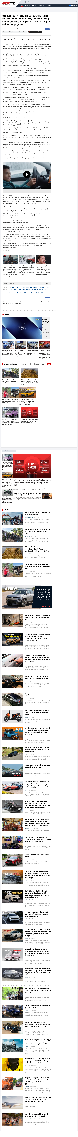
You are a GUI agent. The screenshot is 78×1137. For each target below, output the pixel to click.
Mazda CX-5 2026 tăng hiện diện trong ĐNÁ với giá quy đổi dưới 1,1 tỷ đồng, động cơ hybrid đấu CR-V (37, 1024)
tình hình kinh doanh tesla (15, 303)
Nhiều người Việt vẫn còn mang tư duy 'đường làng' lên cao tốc (38, 766)
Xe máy (49, 5)
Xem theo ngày (25, 364)
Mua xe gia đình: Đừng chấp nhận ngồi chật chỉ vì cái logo (43, 322)
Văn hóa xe (33, 5)
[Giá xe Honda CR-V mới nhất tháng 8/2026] (12, 860)
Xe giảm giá (28, 2)
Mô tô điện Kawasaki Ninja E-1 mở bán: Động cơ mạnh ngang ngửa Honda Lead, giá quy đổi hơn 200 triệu (7, 499)
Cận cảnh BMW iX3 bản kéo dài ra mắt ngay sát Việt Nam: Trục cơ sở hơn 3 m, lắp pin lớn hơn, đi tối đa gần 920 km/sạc (37, 875)
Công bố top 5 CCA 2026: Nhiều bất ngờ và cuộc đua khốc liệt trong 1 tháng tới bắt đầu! (29, 421)
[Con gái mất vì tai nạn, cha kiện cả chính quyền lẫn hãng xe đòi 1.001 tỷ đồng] (10, 392)
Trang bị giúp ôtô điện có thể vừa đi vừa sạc (37, 695)
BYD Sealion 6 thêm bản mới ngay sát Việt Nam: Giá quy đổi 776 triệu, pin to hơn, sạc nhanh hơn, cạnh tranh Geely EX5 (38, 972)
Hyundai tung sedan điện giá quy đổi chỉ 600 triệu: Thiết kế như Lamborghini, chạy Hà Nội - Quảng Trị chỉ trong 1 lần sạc (37, 637)
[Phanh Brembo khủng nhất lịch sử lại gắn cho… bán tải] (12, 1011)
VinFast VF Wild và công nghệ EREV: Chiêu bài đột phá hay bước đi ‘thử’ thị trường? (20, 353)
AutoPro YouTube (70, 2)
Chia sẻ (48, 28)
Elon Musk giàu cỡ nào (34, 301)
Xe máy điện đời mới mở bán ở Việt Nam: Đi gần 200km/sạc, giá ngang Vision (37, 713)
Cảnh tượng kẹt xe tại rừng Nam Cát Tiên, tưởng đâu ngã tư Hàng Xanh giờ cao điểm (38, 990)
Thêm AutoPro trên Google (35, 31)
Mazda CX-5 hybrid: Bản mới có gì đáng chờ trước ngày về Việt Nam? (36, 677)
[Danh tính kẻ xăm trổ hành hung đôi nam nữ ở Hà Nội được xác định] (12, 1119)
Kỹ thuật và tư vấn (42, 5)
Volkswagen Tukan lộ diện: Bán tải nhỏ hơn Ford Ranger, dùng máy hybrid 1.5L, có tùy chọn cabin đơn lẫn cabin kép (27, 402)
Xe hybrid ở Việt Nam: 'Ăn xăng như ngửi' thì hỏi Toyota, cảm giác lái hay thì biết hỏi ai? (37, 750)
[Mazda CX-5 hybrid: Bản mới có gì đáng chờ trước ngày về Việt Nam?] (12, 681)
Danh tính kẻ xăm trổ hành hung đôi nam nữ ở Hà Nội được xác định (37, 1115)
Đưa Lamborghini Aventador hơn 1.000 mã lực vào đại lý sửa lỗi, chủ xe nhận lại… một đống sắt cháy (38, 839)
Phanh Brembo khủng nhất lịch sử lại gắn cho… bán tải (37, 1007)
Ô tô (22, 5)
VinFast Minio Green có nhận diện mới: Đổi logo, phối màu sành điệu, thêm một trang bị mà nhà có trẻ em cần (10, 422)
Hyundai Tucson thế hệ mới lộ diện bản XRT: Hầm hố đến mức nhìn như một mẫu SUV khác (27, 494)
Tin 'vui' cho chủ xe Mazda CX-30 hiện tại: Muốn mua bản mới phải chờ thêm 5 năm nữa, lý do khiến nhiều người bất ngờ (38, 933)
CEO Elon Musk (17, 301)
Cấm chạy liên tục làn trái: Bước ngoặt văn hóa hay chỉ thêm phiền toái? (32, 352)
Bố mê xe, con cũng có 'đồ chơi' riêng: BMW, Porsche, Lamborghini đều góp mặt (37, 617)
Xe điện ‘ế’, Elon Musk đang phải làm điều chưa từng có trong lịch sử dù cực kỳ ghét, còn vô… (29, 290)
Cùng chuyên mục (10, 364)
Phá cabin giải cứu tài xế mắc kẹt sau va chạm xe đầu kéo (37, 513)
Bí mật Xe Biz (74, 5)
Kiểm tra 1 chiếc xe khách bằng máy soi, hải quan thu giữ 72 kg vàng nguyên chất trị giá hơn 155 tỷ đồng (29, 382)
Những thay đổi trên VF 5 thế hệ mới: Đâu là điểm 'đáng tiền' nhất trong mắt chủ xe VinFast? (8, 353)
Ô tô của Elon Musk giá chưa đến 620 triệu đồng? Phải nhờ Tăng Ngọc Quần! (26, 292)
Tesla (4, 303)
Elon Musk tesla (25, 301)
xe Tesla (8, 303)
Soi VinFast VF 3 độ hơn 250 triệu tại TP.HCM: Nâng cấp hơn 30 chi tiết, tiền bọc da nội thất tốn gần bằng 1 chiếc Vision (37, 731)
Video (7, 315)
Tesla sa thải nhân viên (45, 301)
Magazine (61, 2)
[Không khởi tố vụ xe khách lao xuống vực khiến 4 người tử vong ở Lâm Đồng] (10, 373)
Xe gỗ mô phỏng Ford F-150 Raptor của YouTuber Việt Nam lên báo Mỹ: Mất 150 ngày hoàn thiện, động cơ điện (37, 1081)
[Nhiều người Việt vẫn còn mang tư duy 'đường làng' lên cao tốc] (12, 770)
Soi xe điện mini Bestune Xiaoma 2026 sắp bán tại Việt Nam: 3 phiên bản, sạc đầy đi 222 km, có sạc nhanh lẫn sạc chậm (37, 952)
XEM (49, 364)
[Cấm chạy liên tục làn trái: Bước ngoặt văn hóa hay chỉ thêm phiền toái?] (32, 345)
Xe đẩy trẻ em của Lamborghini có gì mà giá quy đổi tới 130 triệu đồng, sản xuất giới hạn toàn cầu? (38, 1061)
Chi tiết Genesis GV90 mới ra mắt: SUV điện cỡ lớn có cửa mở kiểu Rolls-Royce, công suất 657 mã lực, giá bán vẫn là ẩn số (37, 894)
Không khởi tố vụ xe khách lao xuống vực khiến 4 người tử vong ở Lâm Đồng (10, 381)
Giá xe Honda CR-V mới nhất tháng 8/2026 (37, 856)
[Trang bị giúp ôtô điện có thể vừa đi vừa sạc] (12, 699)
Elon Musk (11, 301)
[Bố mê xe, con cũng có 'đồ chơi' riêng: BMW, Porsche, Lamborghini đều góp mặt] (12, 620)
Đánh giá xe (27, 5)
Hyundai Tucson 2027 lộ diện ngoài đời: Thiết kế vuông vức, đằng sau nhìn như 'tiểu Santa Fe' (36, 914)
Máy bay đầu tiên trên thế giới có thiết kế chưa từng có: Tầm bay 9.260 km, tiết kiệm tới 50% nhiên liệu (38, 1099)
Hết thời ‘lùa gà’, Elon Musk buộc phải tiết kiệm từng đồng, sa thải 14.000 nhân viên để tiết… (29, 287)
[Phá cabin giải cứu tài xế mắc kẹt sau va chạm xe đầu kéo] (12, 518)
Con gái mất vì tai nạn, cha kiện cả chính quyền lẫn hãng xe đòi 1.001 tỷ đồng (10, 401)
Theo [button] (27, 283)
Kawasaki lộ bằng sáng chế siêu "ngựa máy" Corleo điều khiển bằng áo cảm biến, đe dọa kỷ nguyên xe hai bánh (38, 1042)
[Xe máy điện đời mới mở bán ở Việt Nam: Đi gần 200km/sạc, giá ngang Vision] (12, 716)
